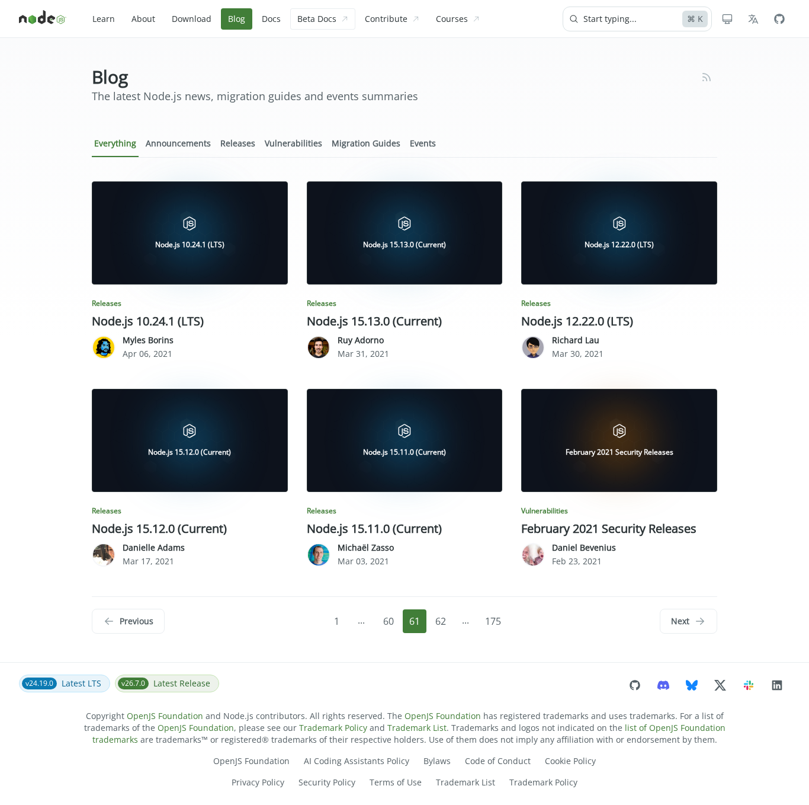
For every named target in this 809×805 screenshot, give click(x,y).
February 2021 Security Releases (608, 528)
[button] (128, 621)
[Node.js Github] (779, 19)
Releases (237, 143)
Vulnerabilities (293, 143)
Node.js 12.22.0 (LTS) (577, 321)
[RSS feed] (706, 77)
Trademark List (417, 727)
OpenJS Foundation (165, 715)
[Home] (42, 19)
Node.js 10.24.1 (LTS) (148, 321)
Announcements (178, 143)
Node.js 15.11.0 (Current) (374, 528)
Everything (115, 143)
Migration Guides (366, 143)
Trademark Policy (333, 727)
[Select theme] (727, 19)
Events (423, 143)
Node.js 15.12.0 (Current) (159, 528)
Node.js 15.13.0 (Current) (374, 321)
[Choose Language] (753, 19)
